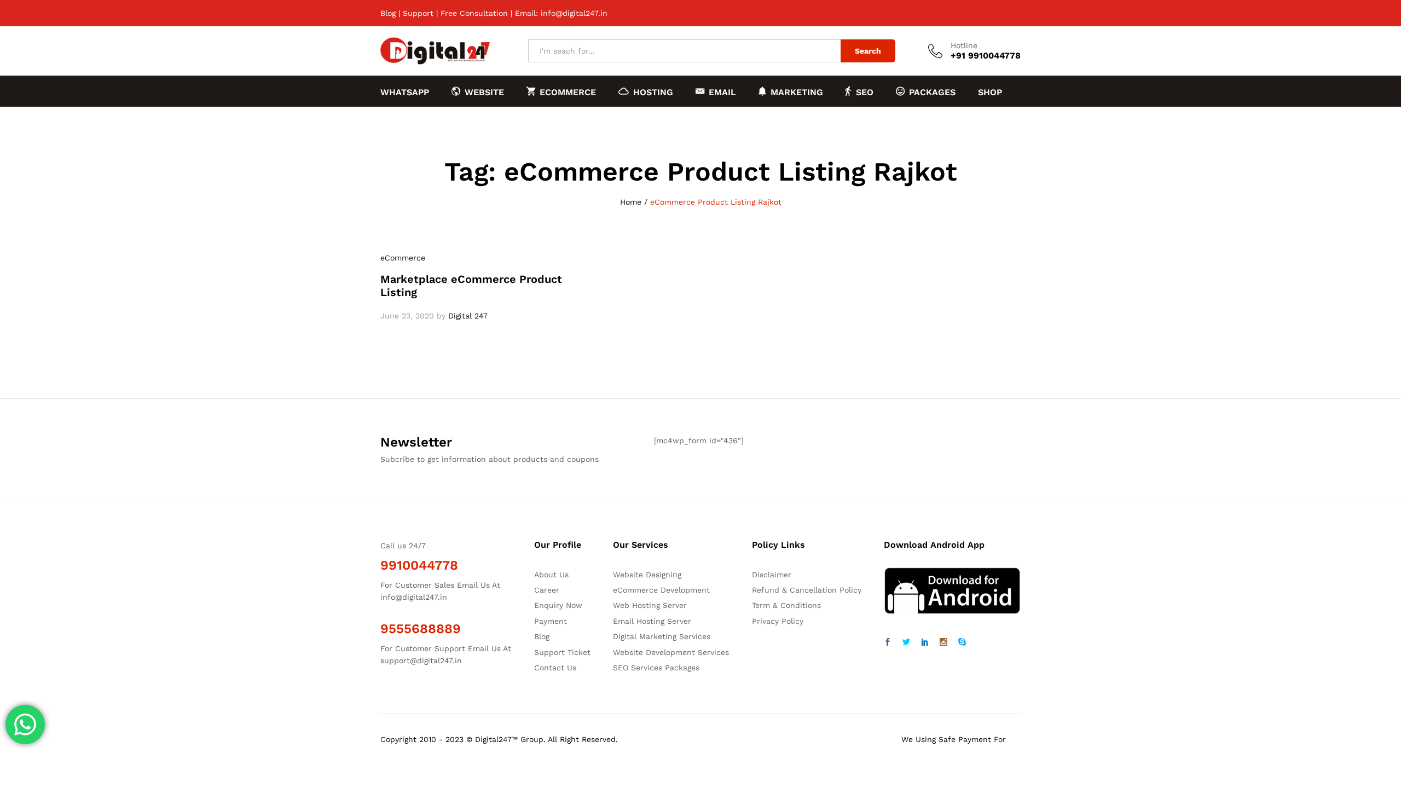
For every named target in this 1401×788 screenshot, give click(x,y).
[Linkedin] (925, 642)
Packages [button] (932, 92)
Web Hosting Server (650, 605)
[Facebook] (887, 642)
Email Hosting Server (652, 621)
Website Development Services (671, 652)
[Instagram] (943, 642)
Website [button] (484, 92)
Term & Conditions (786, 605)
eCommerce (402, 257)
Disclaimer (771, 574)
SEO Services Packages (656, 667)
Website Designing (647, 574)
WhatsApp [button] (404, 92)
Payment (550, 621)
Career (546, 590)
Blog (388, 13)
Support (418, 13)
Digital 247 (468, 315)
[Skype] (962, 642)
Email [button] (722, 92)
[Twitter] (906, 642)
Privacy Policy (777, 621)
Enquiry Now (558, 605)
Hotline (964, 45)
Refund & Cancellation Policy (806, 590)
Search (868, 51)
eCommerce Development (661, 590)
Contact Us (555, 667)
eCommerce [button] (568, 92)
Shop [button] (990, 92)
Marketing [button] (797, 92)
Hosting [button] (653, 92)
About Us (551, 574)
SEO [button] (864, 92)
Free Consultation (474, 13)
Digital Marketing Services (661, 636)
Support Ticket (562, 652)
